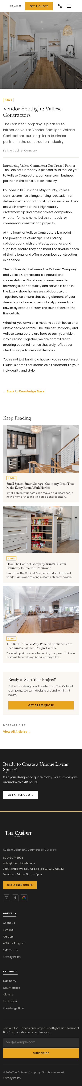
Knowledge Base (14, 1008)
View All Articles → (17, 732)
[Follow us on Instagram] (6, 897)
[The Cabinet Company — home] (15, 6)
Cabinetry (9, 981)
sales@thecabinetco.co (19, 863)
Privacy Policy (12, 957)
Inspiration (10, 1001)
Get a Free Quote (41, 705)
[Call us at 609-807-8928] (60, 6)
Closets (8, 994)
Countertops (11, 988)
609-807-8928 (13, 858)
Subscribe (41, 1053)
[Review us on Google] (24, 897)
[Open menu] (69, 6)
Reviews (8, 930)
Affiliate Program (14, 943)
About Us (9, 923)
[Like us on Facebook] (15, 897)
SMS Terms (10, 950)
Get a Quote (39, 6)
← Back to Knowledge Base (23, 391)
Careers (8, 937)
